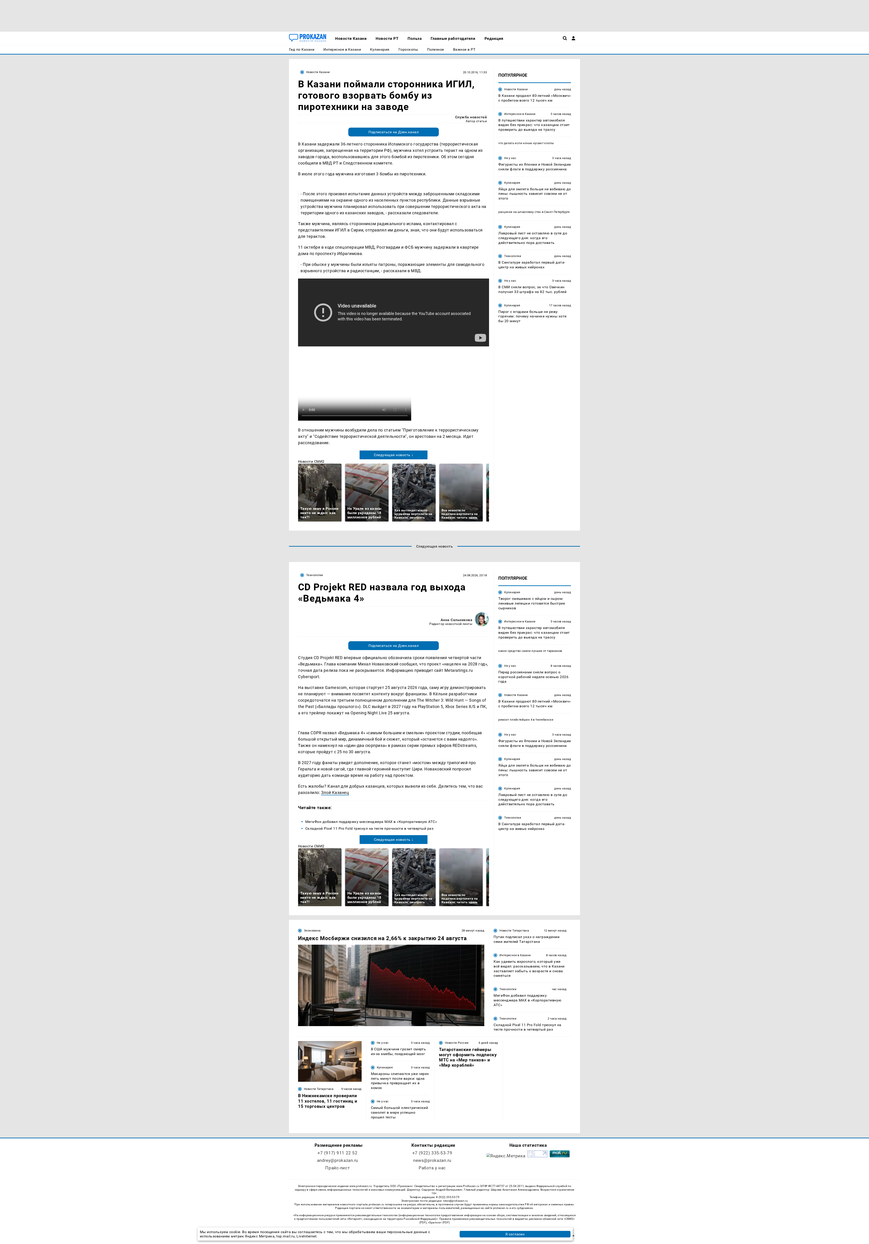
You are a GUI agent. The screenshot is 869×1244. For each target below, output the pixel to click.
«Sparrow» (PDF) (439, 1222)
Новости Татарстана (514, 930)
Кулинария (512, 182)
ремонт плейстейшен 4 (515, 719)
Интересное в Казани (519, 114)
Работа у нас (432, 1167)
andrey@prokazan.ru (337, 1160)
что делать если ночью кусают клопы (526, 143)
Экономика (312, 930)
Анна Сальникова (456, 620)
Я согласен (515, 1234)
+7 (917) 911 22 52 (337, 1153)
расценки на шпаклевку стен (519, 212)
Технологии (512, 256)
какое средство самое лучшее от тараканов (530, 651)
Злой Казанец (335, 792)
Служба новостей (471, 117)
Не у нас (510, 158)
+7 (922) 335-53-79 (432, 1153)
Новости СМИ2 (311, 461)
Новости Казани (318, 72)
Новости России (456, 1042)
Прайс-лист (337, 1167)
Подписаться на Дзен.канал (393, 132)
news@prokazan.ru (432, 1160)
